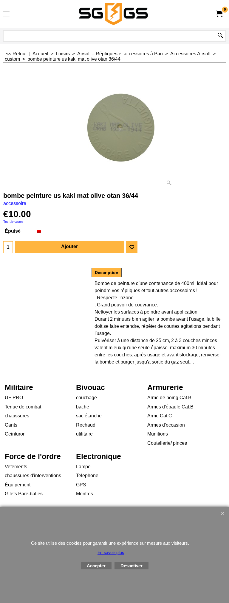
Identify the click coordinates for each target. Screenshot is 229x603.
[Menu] (6, 14)
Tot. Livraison (13, 221)
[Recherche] (220, 36)
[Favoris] (131, 247)
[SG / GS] (113, 14)
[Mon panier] (218, 14)
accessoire (14, 203)
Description (106, 272)
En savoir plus (111, 552)
